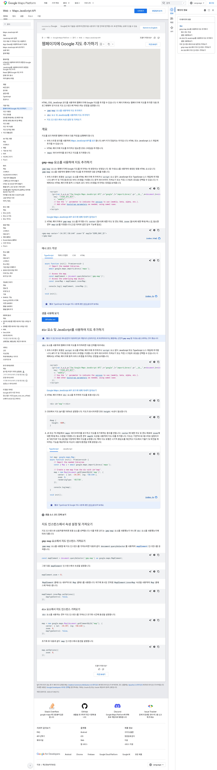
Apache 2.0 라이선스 (135, 685)
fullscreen (208, 10)
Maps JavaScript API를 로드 (83, 141)
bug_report (204, 10)
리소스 (30, 16)
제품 (45, 3)
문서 (65, 3)
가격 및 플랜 (129, 732)
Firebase (91, 754)
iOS (82, 736)
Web (5, 10)
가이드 (5, 16)
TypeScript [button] (48, 255)
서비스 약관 (129, 744)
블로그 (77, 3)
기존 (39, 16)
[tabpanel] (101, 283)
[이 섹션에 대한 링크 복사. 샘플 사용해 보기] (62, 313)
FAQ (38, 732)
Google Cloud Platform (109, 754)
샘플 (21, 16)
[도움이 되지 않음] (158, 38)
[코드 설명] (150, 188)
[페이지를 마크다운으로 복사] (109, 44)
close (212, 10)
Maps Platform (27, 3)
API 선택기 (41, 736)
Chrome (79, 754)
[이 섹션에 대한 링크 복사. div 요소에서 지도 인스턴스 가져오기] (82, 609)
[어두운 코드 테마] (154, 188)
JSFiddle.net (50, 319)
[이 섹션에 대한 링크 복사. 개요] (49, 129)
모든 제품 (138, 754)
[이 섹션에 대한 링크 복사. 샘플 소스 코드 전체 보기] (68, 514)
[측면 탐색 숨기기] (30, 765)
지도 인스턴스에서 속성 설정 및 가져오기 (64, 119)
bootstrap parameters (77, 204)
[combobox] (173, 3)
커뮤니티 (87, 3)
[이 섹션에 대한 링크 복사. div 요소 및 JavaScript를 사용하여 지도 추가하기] (106, 330)
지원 (126, 740)
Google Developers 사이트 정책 (58, 687)
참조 (14, 16)
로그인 (211, 3)
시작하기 (140, 11)
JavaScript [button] (67, 449)
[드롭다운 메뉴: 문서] (70, 3)
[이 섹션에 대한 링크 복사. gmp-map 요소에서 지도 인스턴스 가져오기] (87, 541)
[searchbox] (17, 24)
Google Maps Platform (61, 38)
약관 (38, 765)
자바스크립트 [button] (63, 255)
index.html (151, 238)
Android (84, 732)
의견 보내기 (153, 44)
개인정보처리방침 (49, 765)
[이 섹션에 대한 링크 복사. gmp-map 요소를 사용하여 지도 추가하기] (94, 162)
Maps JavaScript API (24, 10)
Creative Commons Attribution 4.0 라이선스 (83, 685)
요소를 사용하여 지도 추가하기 (64, 110)
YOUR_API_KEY (67, 197)
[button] (16, 132)
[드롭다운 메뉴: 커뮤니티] (94, 3)
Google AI (126, 754)
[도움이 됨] (155, 38)
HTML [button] (82, 255)
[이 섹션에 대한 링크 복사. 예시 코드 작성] (59, 248)
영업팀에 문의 (157, 11)
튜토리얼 (40, 740)
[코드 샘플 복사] (158, 188)
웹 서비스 (84, 744)
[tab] (49, 255)
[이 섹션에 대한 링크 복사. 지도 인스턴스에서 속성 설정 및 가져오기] (95, 524)
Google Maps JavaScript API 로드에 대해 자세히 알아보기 (72, 217)
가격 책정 (55, 3)
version (98, 202)
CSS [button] (74, 255)
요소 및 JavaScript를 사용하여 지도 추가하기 (68, 115)
